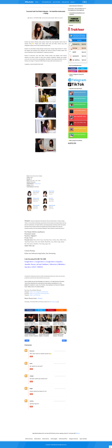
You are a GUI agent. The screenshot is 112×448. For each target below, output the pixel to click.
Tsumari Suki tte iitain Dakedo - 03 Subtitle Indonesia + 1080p (58, 336)
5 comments (60, 18)
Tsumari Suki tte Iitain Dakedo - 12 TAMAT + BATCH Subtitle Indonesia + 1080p (31, 324)
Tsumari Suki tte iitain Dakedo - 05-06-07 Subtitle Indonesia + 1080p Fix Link (31, 336)
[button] (61, 310)
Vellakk (32, 376)
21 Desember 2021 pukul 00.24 (59, 401)
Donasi (40, 298)
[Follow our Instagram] (72, 71)
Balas (31, 356)
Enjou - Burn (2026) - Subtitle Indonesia (83, 122)
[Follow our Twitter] (82, 68)
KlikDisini (78, 433)
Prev (27, 340)
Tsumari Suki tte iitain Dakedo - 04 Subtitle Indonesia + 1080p (44, 336)
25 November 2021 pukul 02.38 (59, 363)
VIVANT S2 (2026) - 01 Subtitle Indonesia (83, 128)
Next (64, 340)
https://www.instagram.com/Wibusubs (39, 291)
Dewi (31, 363)
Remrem (32, 351)
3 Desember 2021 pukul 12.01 (60, 376)
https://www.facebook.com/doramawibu (39, 293)
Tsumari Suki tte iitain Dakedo (48, 18)
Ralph (31, 388)
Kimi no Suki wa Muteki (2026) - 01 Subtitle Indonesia (85, 134)
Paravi (39, 183)
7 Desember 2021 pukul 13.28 (60, 388)
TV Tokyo (36, 183)
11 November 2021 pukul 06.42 (59, 351)
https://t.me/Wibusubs (35, 295)
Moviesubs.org (53, 301)
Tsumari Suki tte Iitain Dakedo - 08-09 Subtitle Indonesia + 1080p (59, 324)
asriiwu (32, 401)
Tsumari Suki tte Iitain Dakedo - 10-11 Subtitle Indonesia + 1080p (44, 324)
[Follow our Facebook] (72, 68)
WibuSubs (56, 444)
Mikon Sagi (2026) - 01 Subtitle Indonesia (83, 116)
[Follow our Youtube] (82, 71)
